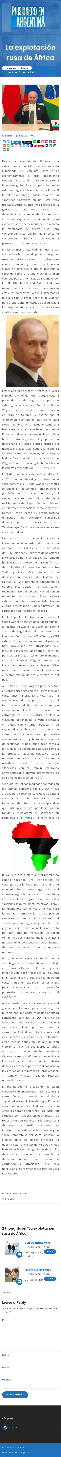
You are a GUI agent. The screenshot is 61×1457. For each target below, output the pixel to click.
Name (7, 1355)
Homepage (11, 68)
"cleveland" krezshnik (38, 1270)
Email (6, 1367)
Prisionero (23, 136)
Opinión (25, 68)
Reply (50, 1251)
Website (8, 1379)
